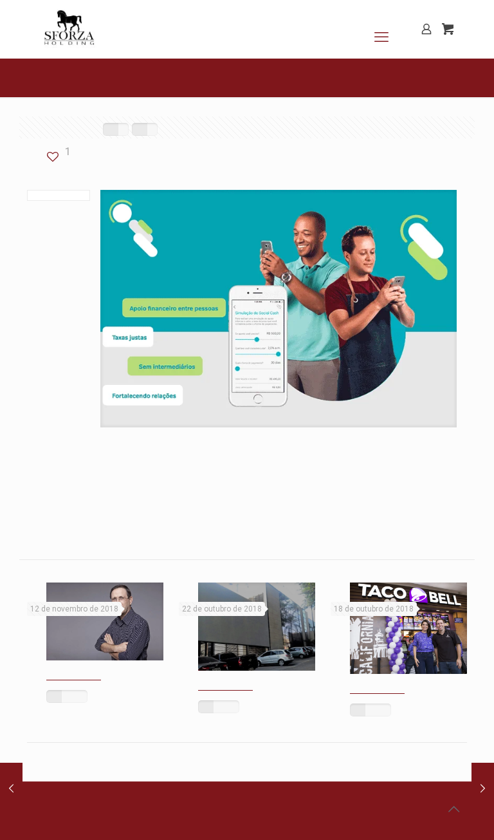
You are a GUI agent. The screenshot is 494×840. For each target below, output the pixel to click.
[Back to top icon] (453, 809)
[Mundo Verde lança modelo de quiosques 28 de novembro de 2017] (482, 788)
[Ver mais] (66, 696)
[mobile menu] (381, 29)
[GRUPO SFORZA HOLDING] (68, 29)
